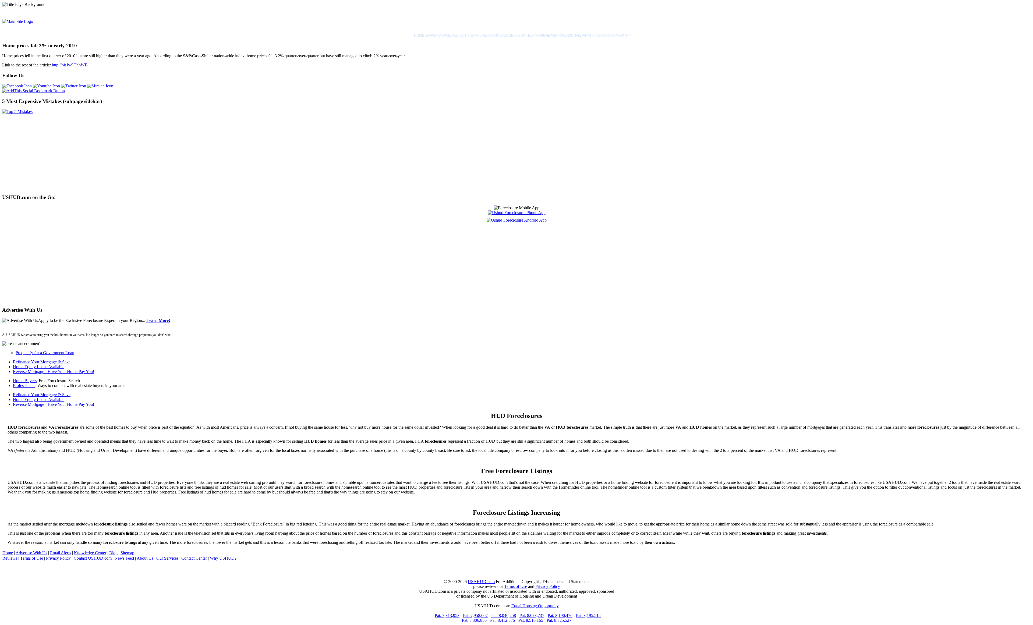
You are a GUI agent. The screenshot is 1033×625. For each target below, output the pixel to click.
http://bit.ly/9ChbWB (70, 65)
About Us (145, 558)
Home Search (426, 35)
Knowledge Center (455, 35)
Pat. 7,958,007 (475, 615)
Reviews (548, 35)
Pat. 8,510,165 (530, 620)
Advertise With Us (31, 553)
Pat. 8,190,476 (560, 615)
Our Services (167, 558)
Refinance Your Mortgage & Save (41, 362)
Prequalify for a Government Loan (45, 352)
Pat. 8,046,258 (503, 615)
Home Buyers (25, 380)
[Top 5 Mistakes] (17, 111)
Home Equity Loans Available (38, 366)
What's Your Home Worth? (606, 35)
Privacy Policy (58, 558)
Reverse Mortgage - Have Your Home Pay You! (53, 371)
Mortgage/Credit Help (514, 35)
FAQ (538, 35)
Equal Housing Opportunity (535, 605)
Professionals (568, 35)
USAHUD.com (481, 581)
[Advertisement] (163, 151)
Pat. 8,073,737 (531, 615)
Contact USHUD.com (93, 558)
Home (7, 553)
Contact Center (194, 558)
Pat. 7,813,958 (447, 615)
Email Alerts (483, 35)
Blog (113, 553)
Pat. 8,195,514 (588, 615)
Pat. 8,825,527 (559, 620)
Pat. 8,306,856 (474, 620)
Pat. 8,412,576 (502, 620)
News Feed (124, 558)
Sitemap (127, 553)
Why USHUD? (223, 558)
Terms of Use (31, 558)
